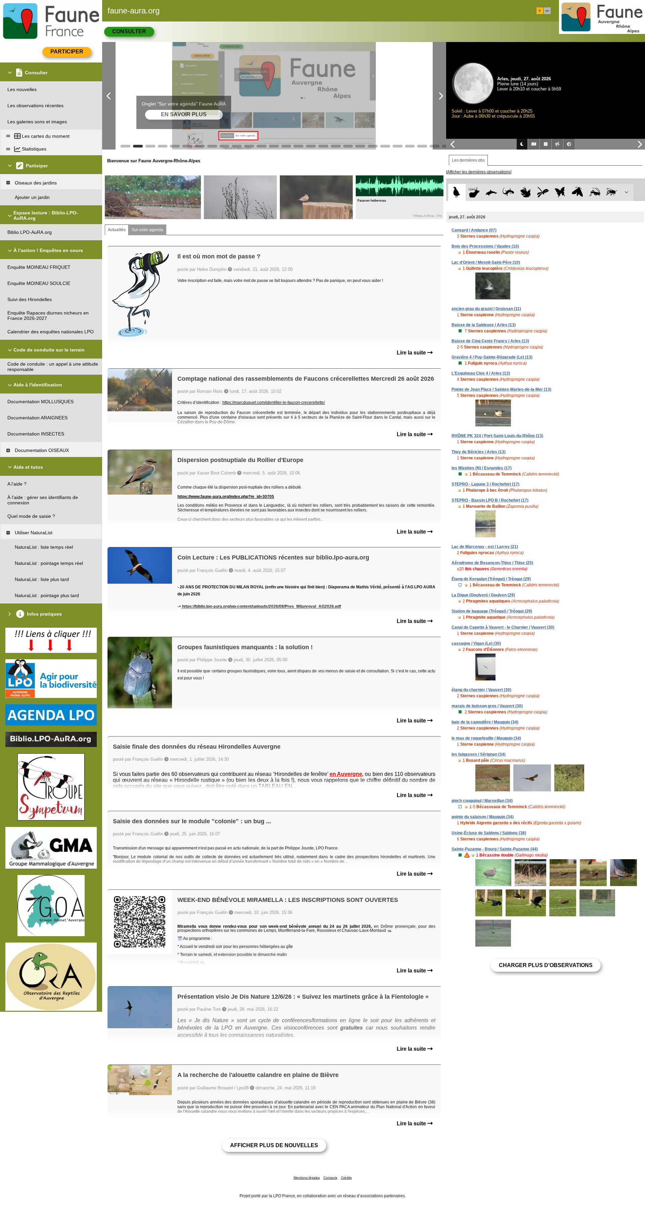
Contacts (330, 1177)
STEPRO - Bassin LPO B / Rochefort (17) (490, 500)
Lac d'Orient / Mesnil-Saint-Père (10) (486, 262)
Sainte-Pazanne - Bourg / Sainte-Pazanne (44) (495, 849)
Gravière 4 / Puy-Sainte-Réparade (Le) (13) (492, 357)
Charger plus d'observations (546, 965)
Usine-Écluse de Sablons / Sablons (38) (489, 833)
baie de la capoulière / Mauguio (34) (485, 722)
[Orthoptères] (594, 192)
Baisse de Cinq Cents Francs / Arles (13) (490, 341)
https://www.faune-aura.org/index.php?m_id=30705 (225, 496)
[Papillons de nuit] (577, 192)
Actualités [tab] (117, 229)
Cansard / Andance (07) (474, 230)
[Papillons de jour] (560, 192)
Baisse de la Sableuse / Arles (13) (484, 325)
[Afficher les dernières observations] (478, 172)
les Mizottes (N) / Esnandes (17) (482, 468)
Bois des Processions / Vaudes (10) (485, 246)
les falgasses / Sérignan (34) (479, 754)
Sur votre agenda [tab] (147, 229)
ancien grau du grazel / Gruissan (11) (486, 308)
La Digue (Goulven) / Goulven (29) (483, 595)
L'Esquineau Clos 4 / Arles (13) (481, 373)
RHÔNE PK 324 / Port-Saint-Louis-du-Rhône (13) (497, 435)
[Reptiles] (508, 192)
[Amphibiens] (525, 192)
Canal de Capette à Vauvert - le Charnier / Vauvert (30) (503, 627)
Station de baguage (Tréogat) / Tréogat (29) (492, 611)
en (547, 10)
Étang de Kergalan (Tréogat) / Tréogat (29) (491, 579)
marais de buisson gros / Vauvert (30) (487, 706)
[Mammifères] (474, 192)
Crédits (346, 1177)
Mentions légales (307, 1177)
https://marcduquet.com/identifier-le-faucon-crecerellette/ (273, 402)
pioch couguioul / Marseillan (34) (482, 800)
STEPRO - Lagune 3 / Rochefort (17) (485, 484)
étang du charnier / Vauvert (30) (481, 689)
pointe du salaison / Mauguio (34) (483, 817)
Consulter (129, 31)
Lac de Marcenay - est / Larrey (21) (485, 546)
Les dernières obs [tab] (468, 160)
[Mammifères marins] (491, 192)
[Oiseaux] (456, 192)
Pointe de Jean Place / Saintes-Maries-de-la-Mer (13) (501, 389)
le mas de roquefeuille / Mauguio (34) (486, 738)
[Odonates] (542, 192)
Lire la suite (412, 353)
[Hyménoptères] (611, 192)
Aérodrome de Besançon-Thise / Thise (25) (492, 562)
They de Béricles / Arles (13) (479, 452)
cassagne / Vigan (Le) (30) (476, 643)
